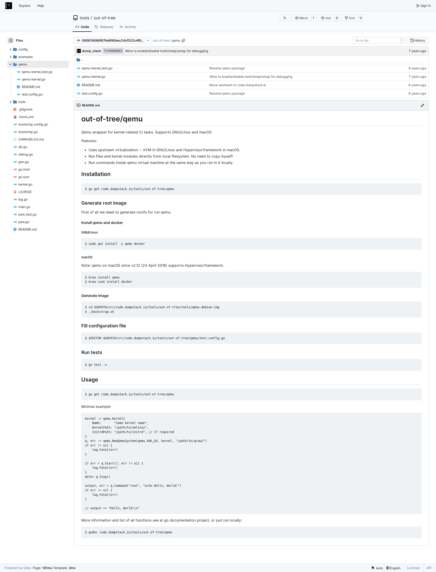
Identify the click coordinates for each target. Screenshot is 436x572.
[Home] (8, 6)
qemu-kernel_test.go (97, 68)
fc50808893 (113, 51)
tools (84, 18)
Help (40, 6)
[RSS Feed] (285, 18)
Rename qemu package (227, 68)
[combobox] (378, 40)
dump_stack (91, 51)
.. (83, 60)
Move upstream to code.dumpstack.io (237, 85)
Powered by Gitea (18, 568)
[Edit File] (422, 105)
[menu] (377, 568)
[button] (301, 18)
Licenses (413, 568)
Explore (24, 6)
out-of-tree (104, 18)
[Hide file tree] (10, 40)
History (420, 40)
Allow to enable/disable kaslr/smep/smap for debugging (166, 51)
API (428, 568)
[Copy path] (183, 40)
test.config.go (92, 93)
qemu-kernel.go (93, 76)
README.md (91, 85)
